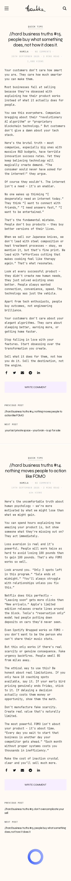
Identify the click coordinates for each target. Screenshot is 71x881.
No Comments (43, 51)
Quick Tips (35, 26)
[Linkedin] (38, 372)
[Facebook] (6, 372)
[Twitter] (14, 372)
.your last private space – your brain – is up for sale (32, 430)
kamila (24, 51)
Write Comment (35, 387)
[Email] (22, 372)
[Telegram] (30, 372)
